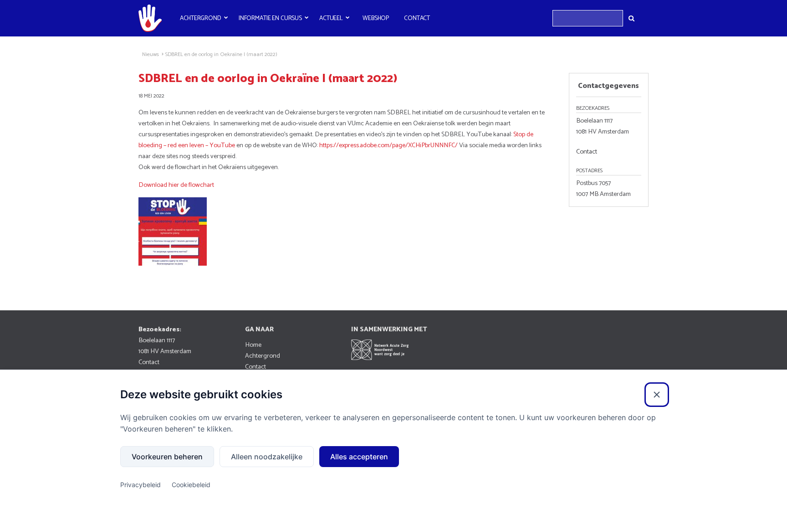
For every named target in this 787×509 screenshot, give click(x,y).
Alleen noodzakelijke (266, 456)
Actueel (331, 18)
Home (253, 344)
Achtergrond (200, 18)
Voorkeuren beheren (167, 456)
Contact (417, 18)
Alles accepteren (359, 456)
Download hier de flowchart (176, 185)
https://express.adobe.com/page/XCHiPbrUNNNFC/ (388, 145)
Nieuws (150, 54)
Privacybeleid (140, 484)
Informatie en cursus (270, 18)
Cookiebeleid (191, 484)
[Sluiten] (657, 395)
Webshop (376, 18)
